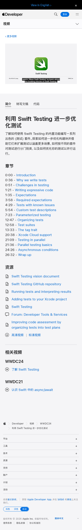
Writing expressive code (34, 190)
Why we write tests (31, 180)
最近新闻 (12, 499)
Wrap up (24, 254)
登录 (65, 14)
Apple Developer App (39, 499)
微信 (69, 499)
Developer (18, 423)
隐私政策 (20, 523)
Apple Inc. (28, 519)
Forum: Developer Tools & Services (39, 314)
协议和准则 (34, 523)
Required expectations (34, 200)
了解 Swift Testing (25, 369)
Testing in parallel (31, 239)
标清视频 (35, 335)
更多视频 (12, 36)
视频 (6, 24)
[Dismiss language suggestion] (75, 5)
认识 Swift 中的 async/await (32, 389)
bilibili (61, 499)
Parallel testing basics (35, 244)
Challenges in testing (32, 185)
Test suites (26, 224)
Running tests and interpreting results (41, 291)
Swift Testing (22, 306)
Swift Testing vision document (35, 276)
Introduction (26, 175)
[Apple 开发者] (12, 14)
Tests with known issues (35, 205)
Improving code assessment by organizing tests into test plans (36, 324)
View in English (40, 5)
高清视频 (17, 335)
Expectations (26, 195)
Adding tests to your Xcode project (39, 299)
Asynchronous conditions (38, 249)
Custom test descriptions (36, 210)
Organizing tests (30, 219)
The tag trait (27, 229)
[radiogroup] (16, 509)
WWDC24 (45, 423)
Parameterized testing (33, 215)
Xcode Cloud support (35, 234)
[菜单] (77, 14)
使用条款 (7, 523)
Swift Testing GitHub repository (36, 284)
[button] (56, 14)
